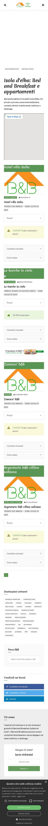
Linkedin (12, 699)
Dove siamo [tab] (12, 257)
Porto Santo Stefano (13, 502)
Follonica (28, 603)
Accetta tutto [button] (24, 808)
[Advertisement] (24, 35)
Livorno (28, 606)
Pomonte (8, 617)
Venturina (9, 635)
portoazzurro (28, 621)
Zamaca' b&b (14, 364)
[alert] (24, 803)
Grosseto (38, 603)
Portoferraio (10, 624)
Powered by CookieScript (24, 823)
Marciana (37, 606)
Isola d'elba (9, 606)
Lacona (19, 606)
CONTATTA (18, 230)
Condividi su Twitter (17, 693)
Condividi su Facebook (18, 686)
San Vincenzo (33, 628)
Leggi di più (21, 796)
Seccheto (8, 632)
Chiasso (18, 603)
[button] (24, 819)
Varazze (34, 632)
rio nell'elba (10, 628)
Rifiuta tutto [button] (23, 814)
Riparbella (21, 628)
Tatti (26, 632)
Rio (19, 624)
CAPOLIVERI (9, 603)
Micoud (8, 395)
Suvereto (18, 632)
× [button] (46, 782)
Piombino (32, 614)
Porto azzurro (10, 197)
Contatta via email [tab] (15, 249)
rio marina (28, 624)
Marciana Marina (11, 610)
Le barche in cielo (18, 270)
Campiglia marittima (12, 599)
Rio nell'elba (10, 282)
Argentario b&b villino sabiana (21, 469)
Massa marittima (11, 614)
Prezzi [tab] (9, 218)
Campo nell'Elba (29, 599)
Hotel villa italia (16, 167)
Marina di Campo (27, 610)
